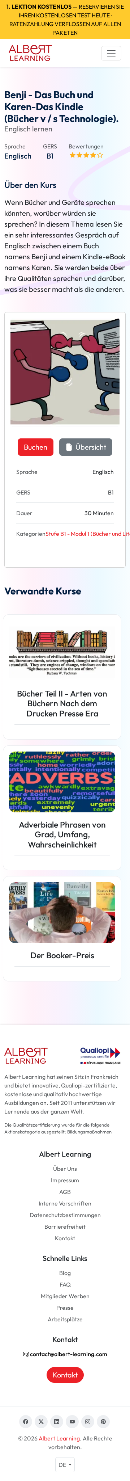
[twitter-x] (41, 1421)
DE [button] (62, 1464)
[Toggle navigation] (111, 53)
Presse (65, 1307)
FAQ (65, 1284)
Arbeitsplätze (65, 1319)
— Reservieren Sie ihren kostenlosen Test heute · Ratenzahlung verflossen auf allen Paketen (65, 19)
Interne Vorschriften (65, 1203)
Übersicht (90, 446)
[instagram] (87, 1421)
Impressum (65, 1180)
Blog (65, 1272)
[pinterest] (103, 1421)
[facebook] (25, 1421)
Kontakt (65, 1238)
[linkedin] (56, 1421)
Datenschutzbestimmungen (65, 1215)
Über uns (65, 1168)
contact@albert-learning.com (68, 1354)
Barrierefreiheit (65, 1226)
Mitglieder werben (65, 1296)
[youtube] (72, 1421)
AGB (65, 1191)
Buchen (35, 446)
